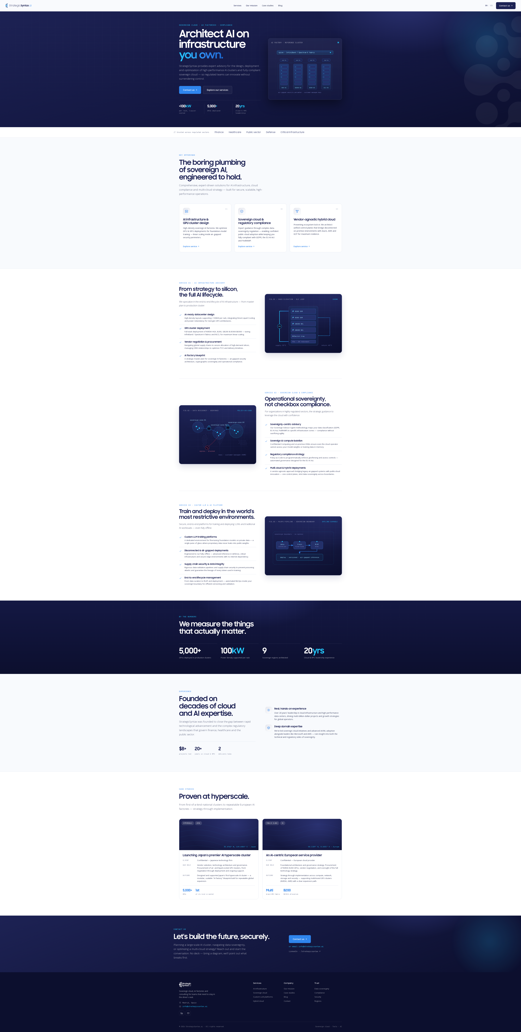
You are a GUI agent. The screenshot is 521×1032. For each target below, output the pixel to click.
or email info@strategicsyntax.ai (306, 946)
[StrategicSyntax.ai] (212, 984)
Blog (280, 5)
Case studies (268, 5)
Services (237, 5)
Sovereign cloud (260, 993)
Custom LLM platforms (263, 997)
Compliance (319, 993)
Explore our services (217, 89)
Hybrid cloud (258, 1001)
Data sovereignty (321, 988)
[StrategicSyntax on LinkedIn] (181, 1013)
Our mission (251, 5)
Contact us (505, 5)
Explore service (191, 246)
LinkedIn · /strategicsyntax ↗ (304, 951)
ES (491, 5)
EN (486, 5)
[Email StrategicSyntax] (188, 1013)
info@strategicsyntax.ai (194, 1006)
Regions (317, 1001)
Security (317, 997)
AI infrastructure (260, 988)
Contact (287, 1001)
